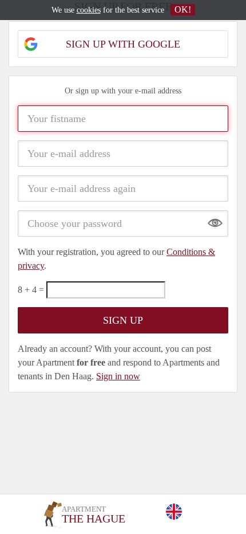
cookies (89, 10)
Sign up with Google (123, 44)
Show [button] (215, 220)
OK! (182, 9)
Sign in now (118, 376)
